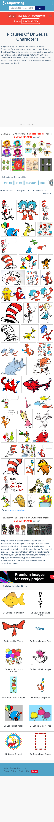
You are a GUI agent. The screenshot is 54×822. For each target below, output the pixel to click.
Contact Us (24, 771)
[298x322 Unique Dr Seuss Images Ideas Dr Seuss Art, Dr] (27, 211)
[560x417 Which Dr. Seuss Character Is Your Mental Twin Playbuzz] (40, 485)
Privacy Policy (10, 771)
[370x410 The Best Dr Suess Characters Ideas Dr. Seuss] (9, 246)
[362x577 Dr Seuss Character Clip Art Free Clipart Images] (8, 211)
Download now (30, 21)
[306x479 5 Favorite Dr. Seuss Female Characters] (46, 314)
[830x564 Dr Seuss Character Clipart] (13, 295)
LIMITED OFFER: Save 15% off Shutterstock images (26, 518)
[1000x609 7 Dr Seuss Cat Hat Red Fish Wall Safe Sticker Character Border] (37, 385)
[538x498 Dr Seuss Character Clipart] (28, 263)
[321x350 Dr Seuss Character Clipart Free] (19, 502)
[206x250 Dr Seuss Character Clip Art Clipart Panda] (24, 437)
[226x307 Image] (46, 278)
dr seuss (8, 182)
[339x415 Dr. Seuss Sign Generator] (9, 419)
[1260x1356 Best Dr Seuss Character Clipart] (30, 334)
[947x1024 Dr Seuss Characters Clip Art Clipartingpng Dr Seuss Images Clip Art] (11, 314)
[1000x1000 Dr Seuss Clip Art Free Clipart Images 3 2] (45, 501)
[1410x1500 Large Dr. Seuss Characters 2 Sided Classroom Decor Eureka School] (45, 230)
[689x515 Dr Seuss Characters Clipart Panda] (42, 437)
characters (20, 510)
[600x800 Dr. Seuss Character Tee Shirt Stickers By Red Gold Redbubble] (26, 402)
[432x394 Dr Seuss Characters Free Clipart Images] (9, 350)
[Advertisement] (27, 95)
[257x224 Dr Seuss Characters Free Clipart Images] (10, 451)
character (31, 182)
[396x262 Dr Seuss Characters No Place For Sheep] (40, 295)
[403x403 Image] (28, 350)
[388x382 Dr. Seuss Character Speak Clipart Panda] (45, 451)
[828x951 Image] (46, 263)
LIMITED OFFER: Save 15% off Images (26, 134)
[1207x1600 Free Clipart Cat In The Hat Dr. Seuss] (32, 278)
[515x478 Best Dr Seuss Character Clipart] (10, 230)
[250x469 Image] (29, 468)
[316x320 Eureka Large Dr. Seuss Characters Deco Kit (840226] (9, 263)
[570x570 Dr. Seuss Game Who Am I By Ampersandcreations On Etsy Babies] (28, 451)
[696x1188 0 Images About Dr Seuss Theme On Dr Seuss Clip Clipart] (30, 314)
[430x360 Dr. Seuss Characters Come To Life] (12, 468)
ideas (42, 182)
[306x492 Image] (25, 419)
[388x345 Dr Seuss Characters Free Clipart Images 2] (10, 402)
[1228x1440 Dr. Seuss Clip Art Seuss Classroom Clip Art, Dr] (28, 230)
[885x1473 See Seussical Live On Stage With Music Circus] (46, 211)
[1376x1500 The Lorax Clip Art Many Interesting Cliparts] (44, 468)
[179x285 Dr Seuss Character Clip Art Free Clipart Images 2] (5, 501)
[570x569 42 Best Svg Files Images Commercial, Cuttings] (8, 437)
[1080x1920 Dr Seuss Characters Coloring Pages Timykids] (32, 501)
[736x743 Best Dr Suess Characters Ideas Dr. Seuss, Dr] (10, 334)
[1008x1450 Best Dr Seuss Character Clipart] (46, 334)
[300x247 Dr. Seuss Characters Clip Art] (43, 402)
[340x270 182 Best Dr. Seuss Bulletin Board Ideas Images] (40, 367)
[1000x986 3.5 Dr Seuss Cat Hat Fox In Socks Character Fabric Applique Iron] (10, 385)
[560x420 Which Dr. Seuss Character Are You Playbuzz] (13, 485)
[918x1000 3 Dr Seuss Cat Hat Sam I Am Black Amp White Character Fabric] (43, 419)
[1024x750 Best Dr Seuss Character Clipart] (12, 279)
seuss (19, 182)
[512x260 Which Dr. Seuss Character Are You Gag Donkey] (35, 247)
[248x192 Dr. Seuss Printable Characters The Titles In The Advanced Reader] (13, 367)
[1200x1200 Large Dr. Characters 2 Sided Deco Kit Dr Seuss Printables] (45, 350)
